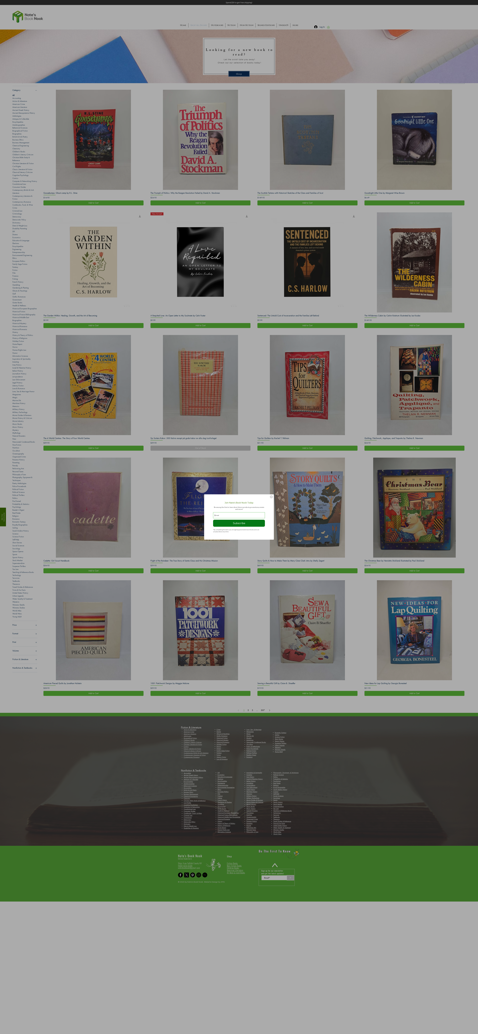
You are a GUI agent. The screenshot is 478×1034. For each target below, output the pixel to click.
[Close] (271, 496)
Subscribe (239, 523)
